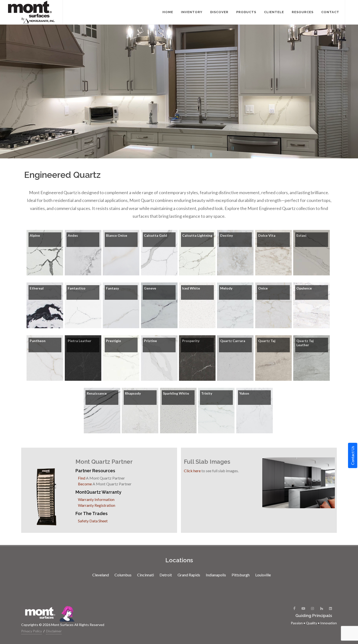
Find (81, 478)
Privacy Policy (31, 631)
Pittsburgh (241, 574)
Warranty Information (96, 499)
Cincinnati (145, 574)
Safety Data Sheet (93, 520)
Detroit (166, 574)
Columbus (123, 574)
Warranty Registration (96, 505)
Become (85, 483)
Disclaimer (54, 631)
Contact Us (352, 455)
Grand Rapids (189, 574)
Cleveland (100, 574)
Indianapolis (216, 574)
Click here (192, 470)
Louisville (263, 574)
